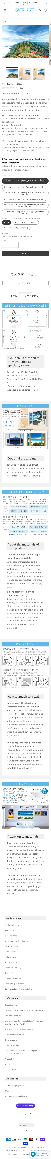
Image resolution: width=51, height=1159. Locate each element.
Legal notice (27, 1150)
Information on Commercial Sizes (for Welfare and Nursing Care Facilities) (24, 1022)
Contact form (10, 1069)
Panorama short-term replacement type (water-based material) (25, 205)
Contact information (41, 1150)
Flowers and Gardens (14, 951)
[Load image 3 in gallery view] (39, 74)
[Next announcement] (46, 3)
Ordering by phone (13, 1045)
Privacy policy (16, 1150)
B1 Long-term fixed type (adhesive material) (24, 199)
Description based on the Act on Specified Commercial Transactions (22, 1052)
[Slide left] (2, 74)
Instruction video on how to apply (19, 1029)
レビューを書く (25, 283)
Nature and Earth (12, 946)
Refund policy (27, 1154)
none (6, 222)
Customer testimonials (14, 1034)
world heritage (11, 936)
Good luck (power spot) (14, 983)
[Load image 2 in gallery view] (25, 74)
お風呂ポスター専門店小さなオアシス (24, 1147)
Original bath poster (13, 978)
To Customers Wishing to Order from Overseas (24, 1010)
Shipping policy (13, 1154)
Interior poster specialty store (17, 1096)
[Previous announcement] (4, 3)
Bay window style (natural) (16, 228)
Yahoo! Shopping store (14, 1085)
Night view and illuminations (17, 941)
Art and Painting (12, 962)
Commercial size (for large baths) (19, 989)
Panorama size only (13, 967)
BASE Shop (9, 1091)
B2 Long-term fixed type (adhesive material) (24, 187)
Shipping (15, 236)
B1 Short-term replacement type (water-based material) (25, 193)
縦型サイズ (9, 973)
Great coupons (11, 1040)
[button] (4, 10)
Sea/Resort (9, 930)
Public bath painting (13, 925)
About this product (13, 1015)
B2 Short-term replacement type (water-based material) (25, 181)
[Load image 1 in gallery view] (12, 74)
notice (7, 1064)
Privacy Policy (10, 1059)
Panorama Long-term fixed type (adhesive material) (25, 212)
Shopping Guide (11, 1005)
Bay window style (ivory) (25, 222)
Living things (10, 957)
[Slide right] (48, 74)
